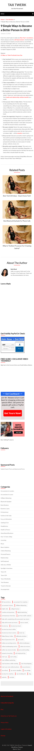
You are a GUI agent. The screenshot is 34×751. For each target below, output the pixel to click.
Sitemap (3, 735)
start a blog (13, 656)
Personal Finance (5, 554)
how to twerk (24, 622)
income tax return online (9, 629)
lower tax (21, 633)
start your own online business (10, 667)
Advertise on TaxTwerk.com (9, 716)
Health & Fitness (5, 529)
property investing (7, 653)
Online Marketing (6, 551)
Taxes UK (3, 572)
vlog (30, 674)
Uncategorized (5, 589)
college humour (15, 609)
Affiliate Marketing (6, 498)
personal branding (24, 650)
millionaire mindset (21, 636)
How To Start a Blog (6, 536)
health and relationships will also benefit (17, 97)
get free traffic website (24, 615)
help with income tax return (9, 622)
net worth (20, 639)
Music (2, 543)
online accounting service (9, 643)
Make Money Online (7, 636)
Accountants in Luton (7, 494)
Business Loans (5, 508)
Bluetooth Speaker (6, 501)
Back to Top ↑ (17, 749)
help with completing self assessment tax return (15, 619)
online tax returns (25, 646)
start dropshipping (26, 663)
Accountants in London (7, 491)
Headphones (4, 526)
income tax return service (9, 633)
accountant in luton (7, 605)
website (4, 677)
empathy (19, 133)
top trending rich (21, 674)
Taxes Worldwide (6, 579)
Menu (2, 14)
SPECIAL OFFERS (6, 565)
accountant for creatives (21, 602)
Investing (3, 540)
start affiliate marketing (8, 660)
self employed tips (20, 653)
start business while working (10, 663)
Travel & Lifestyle (6, 586)
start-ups (4, 656)
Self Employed (5, 561)
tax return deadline (16, 670)
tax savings (27, 670)
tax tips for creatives (8, 674)
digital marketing (22, 612)
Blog (2, 709)
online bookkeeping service (9, 646)
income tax (5, 626)
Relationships (4, 558)
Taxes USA (4, 575)
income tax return (16, 626)
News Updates (5, 547)
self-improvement (19, 39)
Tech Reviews (10, 19)
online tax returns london (9, 650)
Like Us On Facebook (7, 696)
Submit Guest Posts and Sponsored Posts (13, 469)
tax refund (5, 670)
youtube (11, 677)
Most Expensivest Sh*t (8, 639)
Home (2, 19)
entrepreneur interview (8, 615)
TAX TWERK (17, 5)
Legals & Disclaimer (6, 729)
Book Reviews (5, 505)
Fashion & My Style (6, 515)
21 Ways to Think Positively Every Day (11, 55)
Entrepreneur (4, 512)
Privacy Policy (4, 722)
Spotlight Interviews (6, 568)
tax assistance (26, 667)
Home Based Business (7, 533)
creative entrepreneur (8, 612)
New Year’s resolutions (26, 38)
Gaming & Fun (5, 522)
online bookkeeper (24, 643)
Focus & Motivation (6, 519)
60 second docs (6, 602)
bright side (5, 609)
